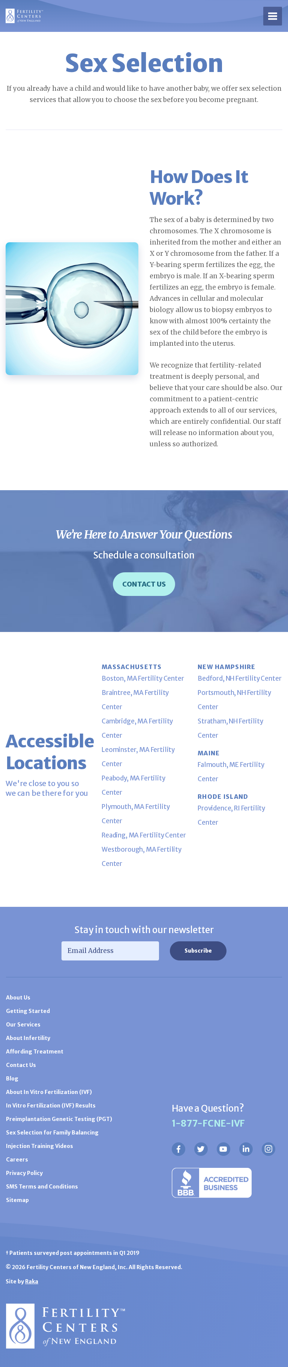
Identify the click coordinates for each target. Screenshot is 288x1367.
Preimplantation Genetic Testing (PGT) (59, 1119)
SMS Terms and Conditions (42, 1186)
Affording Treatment (34, 1051)
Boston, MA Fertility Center (143, 678)
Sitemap (17, 1200)
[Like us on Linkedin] (246, 1149)
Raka (31, 1281)
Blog (12, 1078)
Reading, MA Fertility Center (144, 835)
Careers (17, 1159)
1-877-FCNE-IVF (208, 1123)
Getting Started (28, 1011)
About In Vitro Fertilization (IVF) (49, 1092)
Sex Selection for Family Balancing (52, 1132)
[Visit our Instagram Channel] (268, 1149)
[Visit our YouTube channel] (223, 1149)
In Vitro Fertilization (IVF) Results (51, 1105)
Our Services (23, 1024)
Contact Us (144, 584)
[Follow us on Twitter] (201, 1149)
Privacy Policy (24, 1173)
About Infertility (28, 1038)
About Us (18, 997)
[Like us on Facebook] (178, 1149)
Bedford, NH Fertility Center (240, 678)
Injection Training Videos (39, 1146)
